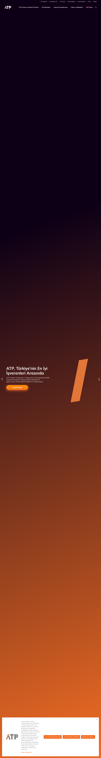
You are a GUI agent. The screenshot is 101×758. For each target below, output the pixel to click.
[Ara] (95, 7)
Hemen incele (17, 387)
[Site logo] (7, 7)
